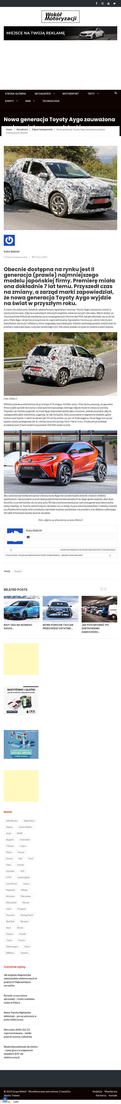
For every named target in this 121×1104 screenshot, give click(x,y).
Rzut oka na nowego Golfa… (18, 626)
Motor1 (13, 398)
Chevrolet (25, 839)
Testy (91, 93)
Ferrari (9, 858)
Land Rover (11, 883)
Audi (8, 833)
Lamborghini (23, 877)
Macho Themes (12, 1095)
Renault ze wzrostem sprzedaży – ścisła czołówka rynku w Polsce (19, 999)
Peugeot (21, 908)
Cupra (23, 846)
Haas (8, 864)
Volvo (27, 946)
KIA (22, 871)
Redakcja (97, 1091)
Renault (24, 921)
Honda (20, 864)
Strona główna (15, 93)
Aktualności (43, 93)
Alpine (9, 827)
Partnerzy (101, 1095)
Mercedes (26, 896)
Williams (10, 952)
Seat (8, 927)
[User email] (28, 537)
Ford (31, 858)
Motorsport (71, 93)
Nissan (26, 902)
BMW (20, 833)
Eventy (9, 101)
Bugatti (10, 839)
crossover (80, 411)
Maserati (10, 890)
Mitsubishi (11, 902)
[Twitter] (114, 3)
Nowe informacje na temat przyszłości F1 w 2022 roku (87, 550)
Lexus (26, 883)
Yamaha (24, 952)
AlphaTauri (29, 820)
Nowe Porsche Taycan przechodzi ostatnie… (58, 626)
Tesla (9, 940)
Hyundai (10, 871)
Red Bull (10, 921)
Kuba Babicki (11, 251)
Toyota (17, 571)
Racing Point (27, 915)
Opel (8, 908)
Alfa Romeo (11, 820)
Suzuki (22, 934)
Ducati (21, 852)
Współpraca (110, 1091)
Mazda (24, 890)
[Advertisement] (60, 66)
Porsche (10, 915)
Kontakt (113, 1095)
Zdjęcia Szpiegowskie (16, 257)
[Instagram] (102, 3)
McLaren (10, 896)
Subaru (9, 934)
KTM (8, 877)
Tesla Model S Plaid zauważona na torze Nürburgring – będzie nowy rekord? (44, 555)
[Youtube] (108, 3)
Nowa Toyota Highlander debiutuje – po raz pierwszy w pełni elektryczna (20, 1016)
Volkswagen (12, 946)
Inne (28, 101)
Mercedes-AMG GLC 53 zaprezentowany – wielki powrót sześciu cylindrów (18, 1033)
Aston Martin (25, 827)
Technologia (50, 101)
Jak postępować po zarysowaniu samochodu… (95, 628)
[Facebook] (96, 3)
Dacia (9, 852)
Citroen (10, 846)
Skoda (20, 927)
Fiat (20, 858)
